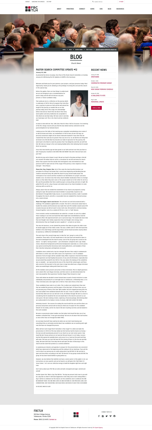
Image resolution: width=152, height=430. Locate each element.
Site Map (49, 1)
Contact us (52, 419)
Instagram (102, 416)
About (59, 9)
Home (64, 49)
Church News (79, 49)
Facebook (99, 416)
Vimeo (110, 416)
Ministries (70, 9)
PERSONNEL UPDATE (97, 101)
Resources (120, 9)
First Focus (89, 49)
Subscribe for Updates (38, 1)
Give (101, 9)
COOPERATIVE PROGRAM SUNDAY (101, 82)
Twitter (106, 416)
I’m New (121, 1)
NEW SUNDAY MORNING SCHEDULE (102, 88)
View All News (96, 108)
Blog (109, 9)
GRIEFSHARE (95, 76)
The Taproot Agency (98, 427)
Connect (82, 9)
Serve (92, 9)
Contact (27, 1)
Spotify (114, 416)
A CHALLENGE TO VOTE (98, 95)
